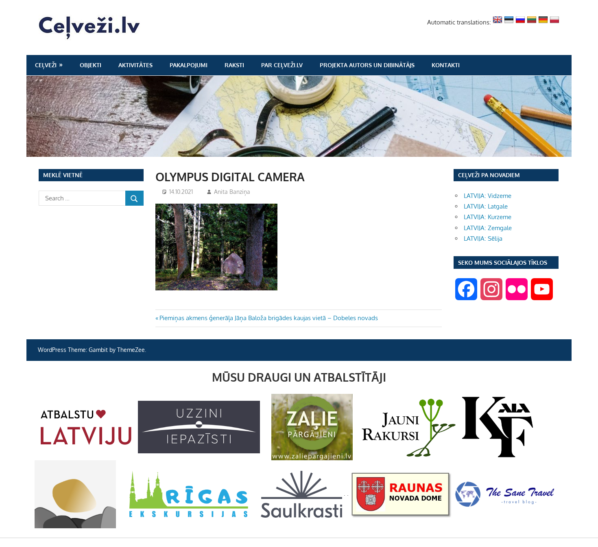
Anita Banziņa (232, 191)
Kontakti (446, 65)
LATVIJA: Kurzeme (487, 217)
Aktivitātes (135, 65)
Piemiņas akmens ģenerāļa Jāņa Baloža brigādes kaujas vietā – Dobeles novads (268, 318)
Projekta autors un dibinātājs (367, 65)
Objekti (90, 65)
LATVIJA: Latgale (486, 206)
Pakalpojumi (188, 65)
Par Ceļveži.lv (282, 65)
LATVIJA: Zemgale (488, 228)
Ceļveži (46, 65)
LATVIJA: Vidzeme (487, 196)
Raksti (234, 65)
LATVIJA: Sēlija (483, 238)
